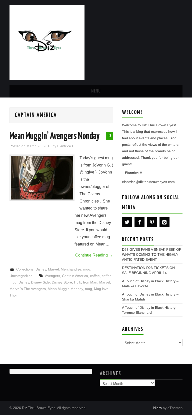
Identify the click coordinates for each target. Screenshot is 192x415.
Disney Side (40, 282)
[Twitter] (127, 222)
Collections (25, 269)
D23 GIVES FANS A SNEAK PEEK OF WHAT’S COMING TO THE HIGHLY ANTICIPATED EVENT (151, 255)
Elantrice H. (66, 146)
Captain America (75, 276)
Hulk (77, 282)
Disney (41, 269)
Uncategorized (21, 276)
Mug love (101, 289)
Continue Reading (94, 255)
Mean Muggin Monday (65, 289)
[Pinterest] (152, 222)
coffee (95, 276)
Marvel (53, 269)
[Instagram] (165, 222)
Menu (96, 91)
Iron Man (90, 282)
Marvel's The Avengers (28, 289)
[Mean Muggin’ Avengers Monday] (42, 178)
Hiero (157, 408)
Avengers (52, 276)
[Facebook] (139, 222)
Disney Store (62, 282)
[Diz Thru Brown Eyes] (47, 42)
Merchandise (71, 269)
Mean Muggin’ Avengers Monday (55, 136)
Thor (13, 295)
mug (86, 269)
